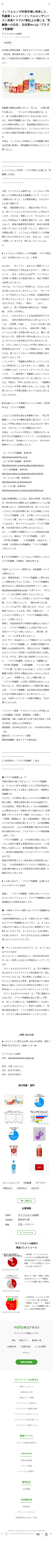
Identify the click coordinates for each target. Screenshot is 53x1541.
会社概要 (26, 1489)
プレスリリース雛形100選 (26, 1409)
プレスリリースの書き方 (26, 1403)
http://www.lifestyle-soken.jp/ (21, 1058)
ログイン (26, 1353)
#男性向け (8, 1188)
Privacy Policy (33, 1533)
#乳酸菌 (27, 1183)
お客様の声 (11, 1346)
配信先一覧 (36, 1340)
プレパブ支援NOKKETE (26, 1443)
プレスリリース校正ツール (26, 1425)
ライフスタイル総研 (12, 34)
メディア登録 (26, 1466)
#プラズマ (41, 1183)
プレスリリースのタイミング (26, 1414)
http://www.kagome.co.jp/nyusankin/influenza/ (22, 490)
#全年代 (35, 1188)
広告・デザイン (26, 1224)
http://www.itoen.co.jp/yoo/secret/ (17, 482)
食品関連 (7, 43)
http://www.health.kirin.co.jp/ (14, 457)
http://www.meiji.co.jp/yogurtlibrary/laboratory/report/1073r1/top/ (24, 465)
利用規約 (26, 1507)
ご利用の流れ (25, 1346)
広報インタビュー (26, 1386)
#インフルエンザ (11, 1183)
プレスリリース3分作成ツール (26, 1420)
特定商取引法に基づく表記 (26, 1518)
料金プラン (23, 1340)
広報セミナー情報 (26, 1398)
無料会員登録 (26, 1362)
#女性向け (22, 1188)
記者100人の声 (26, 1392)
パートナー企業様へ (26, 1471)
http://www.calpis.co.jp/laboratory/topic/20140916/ (24, 473)
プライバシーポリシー (26, 1512)
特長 (13, 1340)
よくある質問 (40, 1346)
